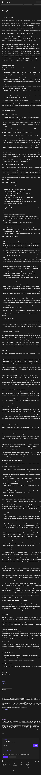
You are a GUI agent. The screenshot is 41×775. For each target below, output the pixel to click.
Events (14, 767)
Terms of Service (27, 770)
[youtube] (34, 761)
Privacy (27, 767)
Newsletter (3, 681)
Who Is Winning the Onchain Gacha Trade (9, 694)
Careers (21, 764)
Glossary (27, 771)
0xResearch (4, 719)
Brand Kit (22, 767)
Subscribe (35, 745)
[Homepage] (6, 2)
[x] (38, 761)
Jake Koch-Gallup (6, 709)
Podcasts (14, 763)
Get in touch (12, 756)
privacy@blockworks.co (7, 610)
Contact (21, 766)
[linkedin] (36, 761)
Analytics (14, 770)
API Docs (27, 762)
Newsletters (15, 765)
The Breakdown (4, 683)
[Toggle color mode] (39, 2)
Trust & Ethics (27, 765)
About (21, 762)
